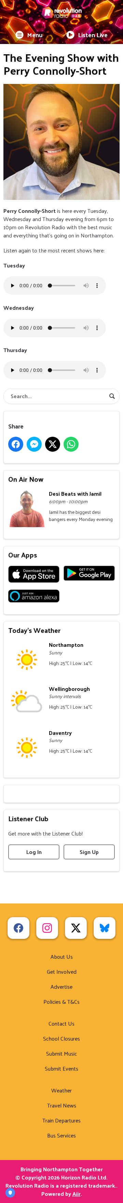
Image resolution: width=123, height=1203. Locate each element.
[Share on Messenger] (34, 444)
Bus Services (61, 1135)
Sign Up (89, 852)
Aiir (76, 1194)
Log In (34, 852)
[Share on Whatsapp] (71, 444)
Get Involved (62, 971)
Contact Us (61, 1023)
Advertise (61, 986)
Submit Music (61, 1053)
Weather (61, 1090)
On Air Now (25, 479)
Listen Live (93, 34)
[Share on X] (52, 444)
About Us (62, 956)
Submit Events (61, 1068)
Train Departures (61, 1120)
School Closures (61, 1038)
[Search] (112, 396)
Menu (35, 34)
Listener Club (28, 818)
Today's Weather (34, 630)
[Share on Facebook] (15, 444)
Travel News (61, 1105)
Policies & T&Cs (61, 1001)
